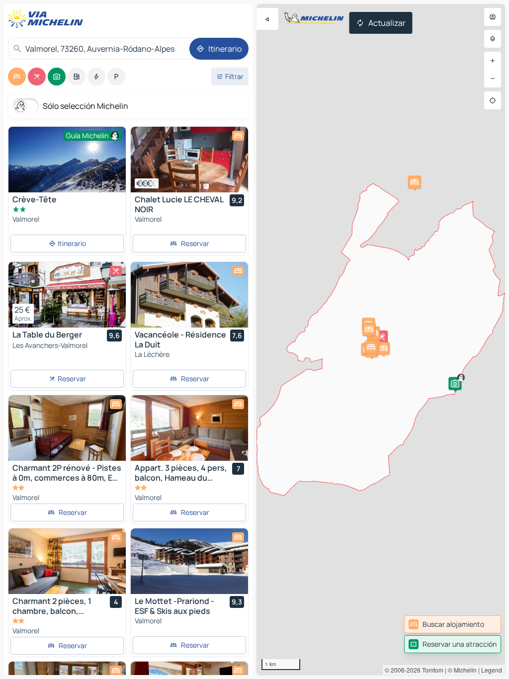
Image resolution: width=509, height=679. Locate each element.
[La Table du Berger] (67, 295)
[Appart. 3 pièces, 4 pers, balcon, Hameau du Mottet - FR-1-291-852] (189, 428)
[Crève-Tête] (67, 166)
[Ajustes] (492, 39)
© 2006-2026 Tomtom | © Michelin (431, 670)
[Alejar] (492, 78)
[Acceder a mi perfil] (492, 17)
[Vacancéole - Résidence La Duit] (189, 295)
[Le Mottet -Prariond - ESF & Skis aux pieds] (189, 561)
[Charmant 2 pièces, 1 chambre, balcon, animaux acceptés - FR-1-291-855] (67, 561)
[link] (452, 624)
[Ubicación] (492, 100)
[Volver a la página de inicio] (47, 19)
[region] (189, 159)
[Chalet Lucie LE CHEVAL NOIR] (189, 159)
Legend (491, 670)
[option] (17, 76)
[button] (454, 383)
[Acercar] (492, 61)
